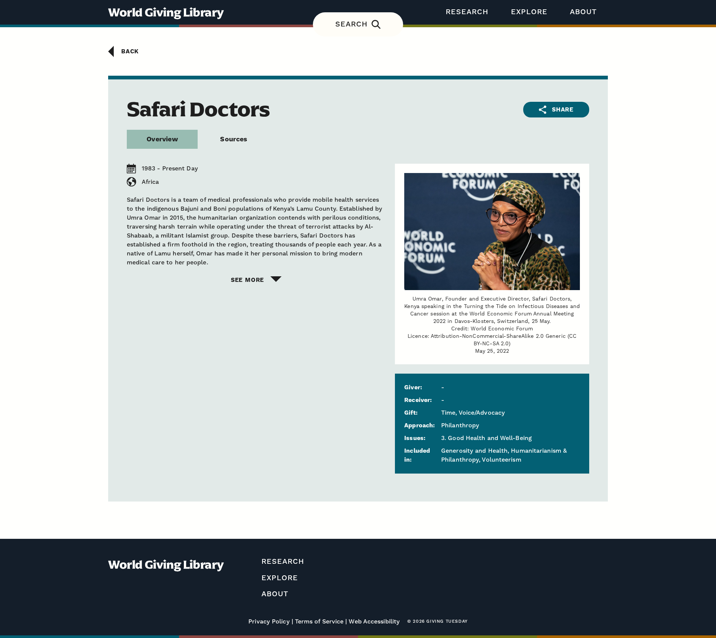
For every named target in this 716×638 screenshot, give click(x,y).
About (583, 12)
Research (467, 12)
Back (130, 51)
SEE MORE (247, 280)
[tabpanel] (358, 224)
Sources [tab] (233, 139)
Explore (529, 12)
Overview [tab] (162, 139)
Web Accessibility (374, 621)
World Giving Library (166, 12)
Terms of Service (319, 621)
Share (563, 109)
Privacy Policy (268, 621)
